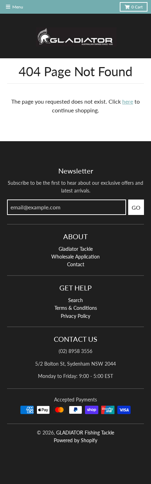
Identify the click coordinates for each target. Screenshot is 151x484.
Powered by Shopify (75, 440)
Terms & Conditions (75, 308)
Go (136, 207)
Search (75, 300)
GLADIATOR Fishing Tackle (85, 433)
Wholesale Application (75, 257)
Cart (137, 6)
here (127, 101)
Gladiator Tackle (76, 249)
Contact (75, 264)
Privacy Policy (75, 316)
